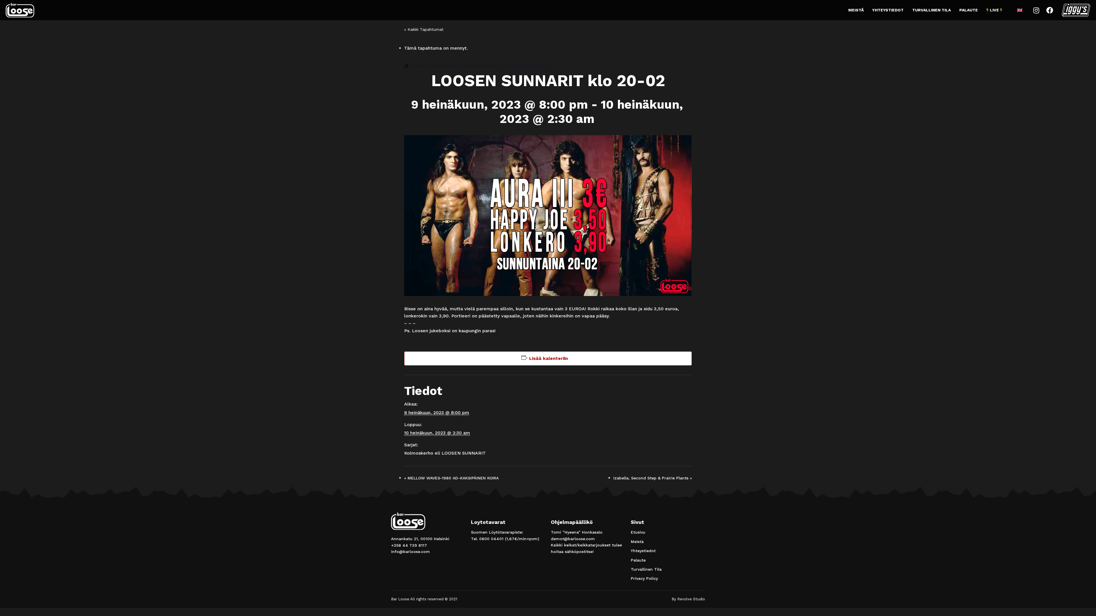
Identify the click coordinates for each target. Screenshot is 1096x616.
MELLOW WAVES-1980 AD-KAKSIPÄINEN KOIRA (451, 478)
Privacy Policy (644, 578)
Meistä (856, 10)
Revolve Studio (691, 599)
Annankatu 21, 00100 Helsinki (420, 538)
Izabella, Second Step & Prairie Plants (652, 478)
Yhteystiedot (888, 10)
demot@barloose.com (573, 538)
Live (994, 10)
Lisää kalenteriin (548, 358)
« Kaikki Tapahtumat (424, 29)
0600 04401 (491, 538)
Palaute (968, 10)
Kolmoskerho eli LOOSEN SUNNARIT (445, 453)
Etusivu (638, 532)
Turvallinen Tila (931, 10)
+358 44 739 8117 (409, 545)
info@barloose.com (410, 551)
